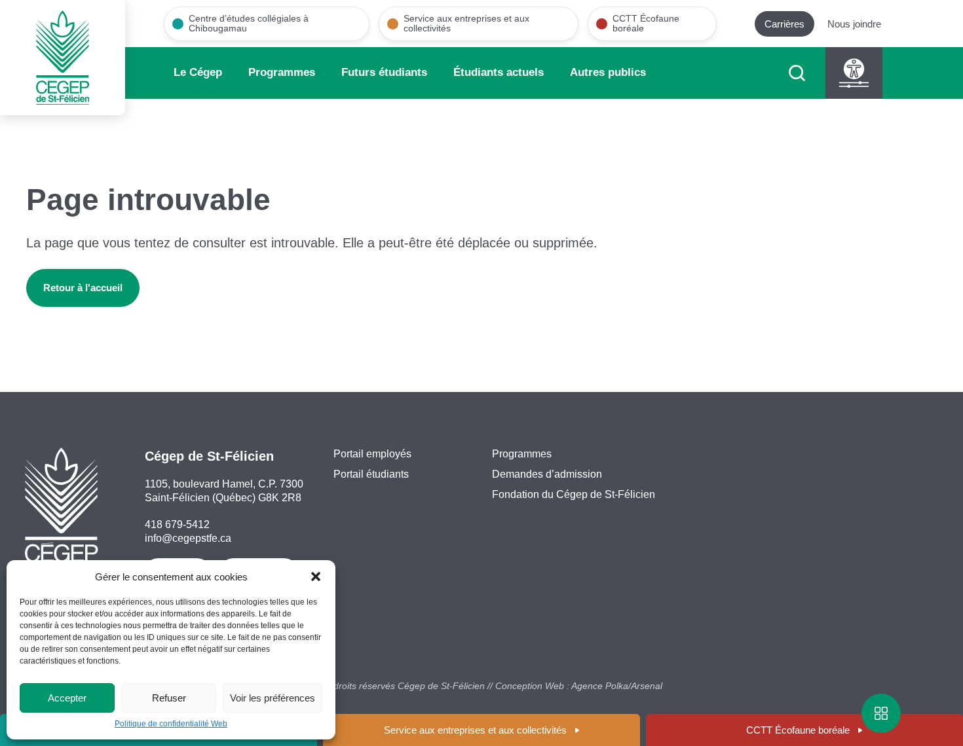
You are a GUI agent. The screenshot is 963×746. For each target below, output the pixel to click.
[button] (315, 576)
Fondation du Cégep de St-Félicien (573, 494)
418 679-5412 (177, 524)
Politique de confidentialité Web (171, 723)
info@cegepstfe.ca (188, 538)
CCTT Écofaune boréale (798, 730)
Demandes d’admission (547, 474)
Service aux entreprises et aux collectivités (475, 730)
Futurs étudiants (384, 72)
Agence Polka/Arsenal (616, 686)
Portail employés (372, 453)
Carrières (784, 23)
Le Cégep (198, 72)
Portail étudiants (371, 474)
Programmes (281, 72)
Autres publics (608, 72)
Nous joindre (854, 23)
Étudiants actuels (498, 72)
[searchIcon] (796, 73)
